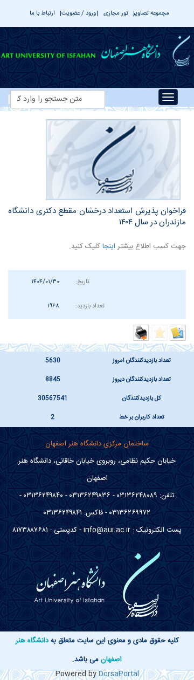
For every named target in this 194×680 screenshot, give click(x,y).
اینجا (107, 246)
